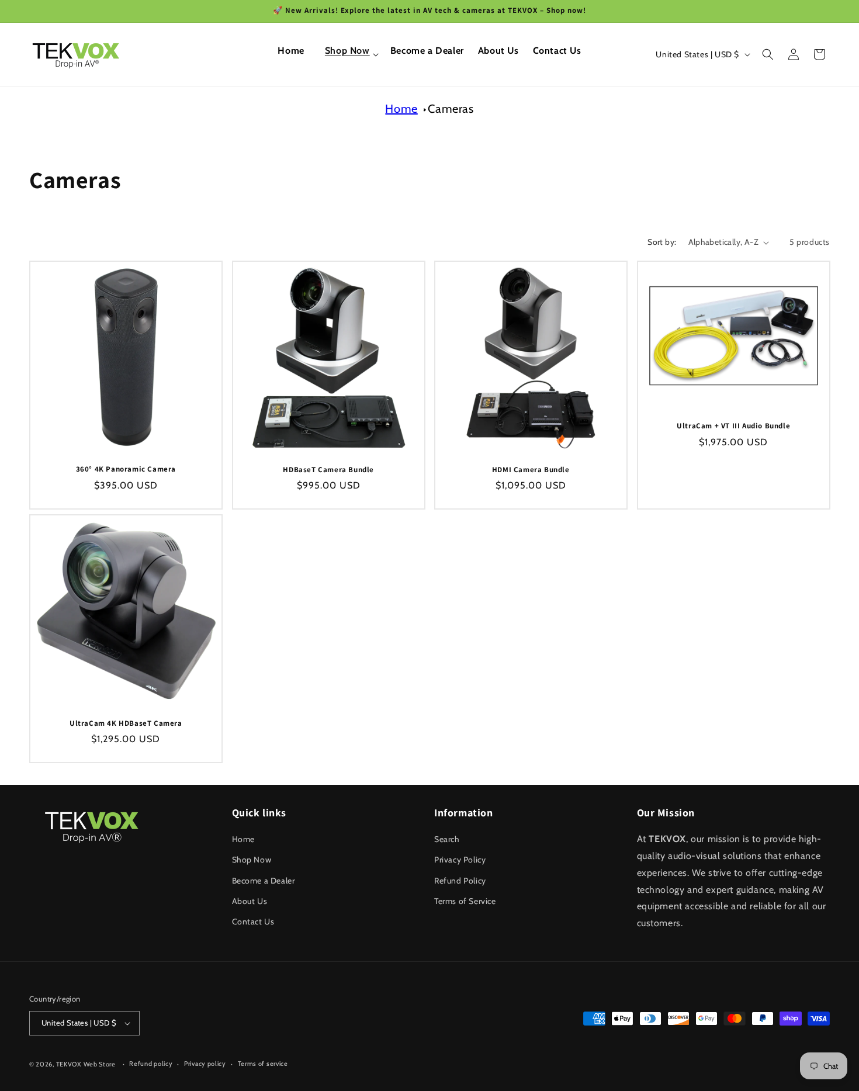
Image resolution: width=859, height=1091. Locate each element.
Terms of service (263, 1063)
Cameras (450, 109)
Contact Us (253, 921)
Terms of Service (465, 901)
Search (447, 839)
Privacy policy (205, 1063)
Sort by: (661, 242)
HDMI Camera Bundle (531, 470)
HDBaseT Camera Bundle (328, 470)
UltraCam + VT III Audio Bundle (733, 426)
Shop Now (252, 859)
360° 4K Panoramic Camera (126, 469)
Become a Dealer (263, 880)
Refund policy (150, 1063)
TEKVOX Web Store (86, 1064)
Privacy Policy (460, 859)
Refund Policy (460, 880)
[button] (347, 54)
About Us (250, 901)
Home (401, 109)
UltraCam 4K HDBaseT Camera (126, 723)
